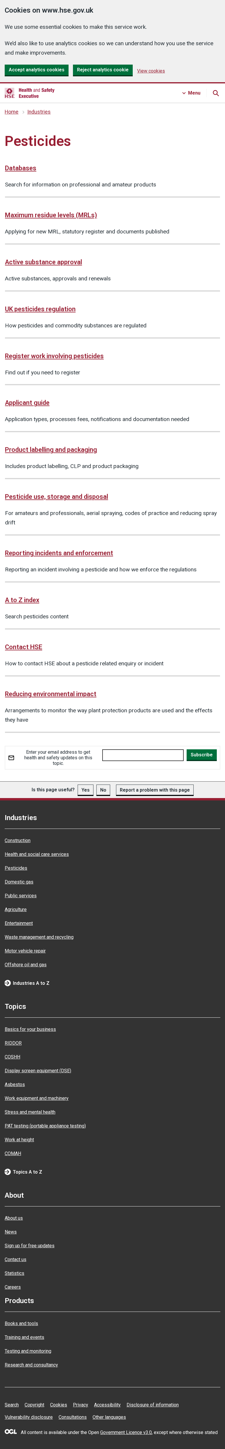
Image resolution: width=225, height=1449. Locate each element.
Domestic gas (19, 882)
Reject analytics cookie (103, 70)
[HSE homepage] (29, 93)
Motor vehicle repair (25, 951)
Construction (17, 840)
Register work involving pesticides (54, 356)
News (11, 1232)
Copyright (34, 1405)
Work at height (19, 1139)
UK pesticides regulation (40, 309)
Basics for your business (30, 1029)
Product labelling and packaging (51, 449)
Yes (85, 790)
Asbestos (15, 1084)
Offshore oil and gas (26, 964)
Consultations (73, 1417)
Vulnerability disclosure (29, 1417)
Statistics (14, 1273)
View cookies (151, 71)
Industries (39, 112)
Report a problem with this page (155, 790)
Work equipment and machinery (37, 1098)
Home (11, 112)
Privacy (80, 1405)
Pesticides (16, 868)
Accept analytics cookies (36, 70)
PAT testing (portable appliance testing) (45, 1126)
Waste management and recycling (39, 937)
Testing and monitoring (28, 1351)
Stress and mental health (30, 1112)
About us (14, 1218)
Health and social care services (37, 854)
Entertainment (19, 923)
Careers (13, 1287)
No (103, 790)
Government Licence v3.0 (126, 1432)
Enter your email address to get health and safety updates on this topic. (58, 757)
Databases (20, 168)
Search (12, 1405)
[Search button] (215, 93)
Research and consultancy (31, 1365)
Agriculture (16, 909)
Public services (21, 895)
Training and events (24, 1337)
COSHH (12, 1057)
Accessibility (107, 1405)
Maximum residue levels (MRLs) (51, 215)
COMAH (13, 1153)
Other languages (109, 1417)
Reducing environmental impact (50, 694)
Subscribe (202, 755)
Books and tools (21, 1323)
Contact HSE (23, 647)
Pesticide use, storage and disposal (56, 496)
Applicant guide (27, 402)
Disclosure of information (153, 1405)
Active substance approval (43, 262)
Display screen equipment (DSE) (38, 1070)
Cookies (58, 1405)
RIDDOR (13, 1043)
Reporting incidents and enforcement (59, 553)
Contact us (15, 1259)
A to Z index (22, 600)
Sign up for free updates (29, 1245)
